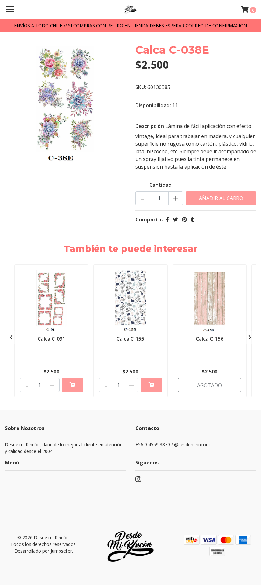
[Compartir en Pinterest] (184, 219)
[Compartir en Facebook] (167, 219)
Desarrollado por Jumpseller (43, 551)
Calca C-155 (130, 338)
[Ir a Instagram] (138, 480)
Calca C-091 (51, 338)
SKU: (140, 87)
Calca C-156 (209, 338)
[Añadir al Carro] (72, 385)
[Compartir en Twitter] (175, 219)
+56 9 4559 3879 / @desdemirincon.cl (174, 445)
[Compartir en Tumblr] (192, 219)
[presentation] (11, 337)
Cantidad (160, 184)
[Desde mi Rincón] (131, 9)
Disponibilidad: (153, 105)
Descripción (149, 125)
